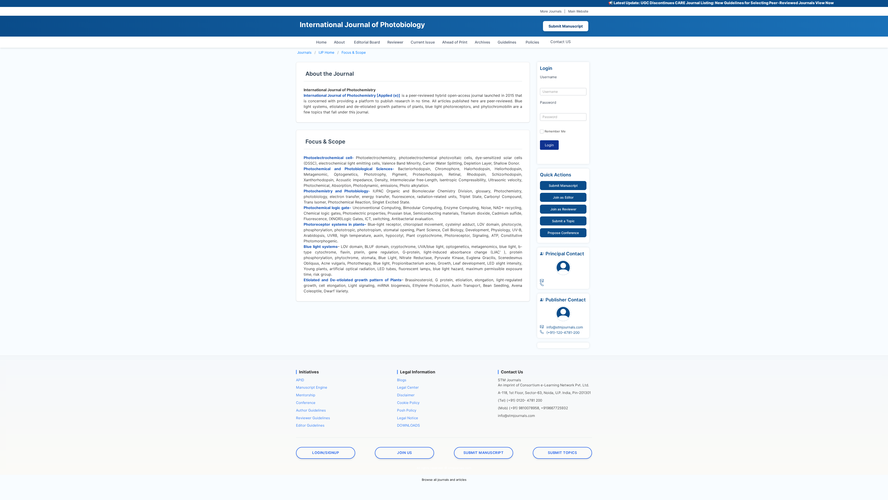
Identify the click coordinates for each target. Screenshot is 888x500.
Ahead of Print (454, 42)
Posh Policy (406, 410)
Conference (305, 402)
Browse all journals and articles (444, 479)
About (339, 42)
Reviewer (395, 42)
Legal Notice (407, 418)
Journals (304, 52)
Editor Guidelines (310, 425)
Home (321, 42)
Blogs (401, 380)
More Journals (550, 11)
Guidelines (507, 42)
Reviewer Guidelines (313, 418)
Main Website (578, 11)
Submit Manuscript (566, 26)
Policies (532, 42)
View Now (804, 2)
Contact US (560, 41)
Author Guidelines (311, 410)
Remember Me (555, 131)
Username (548, 77)
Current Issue (423, 42)
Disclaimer (406, 395)
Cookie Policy (408, 402)
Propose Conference (563, 233)
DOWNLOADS (408, 425)
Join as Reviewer (563, 209)
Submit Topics (562, 452)
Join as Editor (563, 197)
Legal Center (408, 387)
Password (548, 102)
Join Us (404, 452)
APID (300, 380)
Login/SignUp (325, 452)
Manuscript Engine (311, 387)
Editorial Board (367, 42)
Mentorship (305, 395)
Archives (482, 42)
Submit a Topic (563, 221)
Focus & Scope (354, 52)
